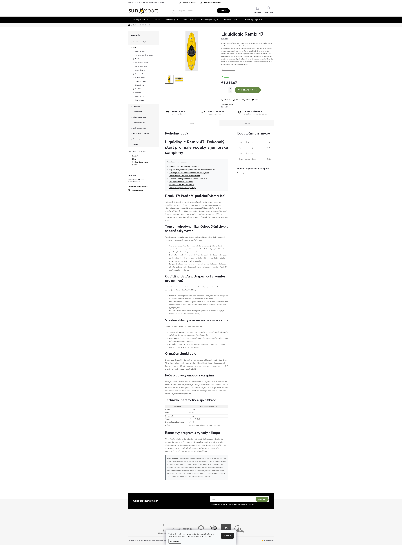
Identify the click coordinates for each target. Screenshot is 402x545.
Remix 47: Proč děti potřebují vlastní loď (183, 167)
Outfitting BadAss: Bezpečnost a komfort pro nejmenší (189, 173)
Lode (134, 47)
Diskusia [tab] (247, 123)
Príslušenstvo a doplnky (141, 133)
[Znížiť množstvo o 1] (230, 91)
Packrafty (138, 93)
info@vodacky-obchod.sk (139, 186)
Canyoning (136, 139)
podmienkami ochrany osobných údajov (241, 504)
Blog (138, 2)
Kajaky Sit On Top (141, 96)
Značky (135, 144)
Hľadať (223, 11)
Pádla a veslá (137, 112)
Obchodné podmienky (150, 2)
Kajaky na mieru (140, 51)
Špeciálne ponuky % (140, 42)
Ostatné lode (139, 100)
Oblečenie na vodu (139, 123)
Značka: (227, 105)
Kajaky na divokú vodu (142, 74)
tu (212, 536)
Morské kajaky (139, 78)
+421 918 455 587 (137, 190)
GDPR (162, 2)
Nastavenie (174, 541)
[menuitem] (139, 20)
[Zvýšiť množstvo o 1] (230, 88)
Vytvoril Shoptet (269, 541)
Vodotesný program (139, 128)
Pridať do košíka (249, 90)
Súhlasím (227, 536)
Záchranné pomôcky (139, 117)
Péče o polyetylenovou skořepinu (181, 182)
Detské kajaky (139, 89)
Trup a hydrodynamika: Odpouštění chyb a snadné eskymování (192, 170)
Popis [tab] (192, 123)
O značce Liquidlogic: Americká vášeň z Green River (188, 179)
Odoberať (262, 499)
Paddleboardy (137, 106)
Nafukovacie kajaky (141, 63)
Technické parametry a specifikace (181, 185)
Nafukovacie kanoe (141, 59)
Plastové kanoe (140, 70)
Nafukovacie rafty (141, 66)
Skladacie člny (139, 85)
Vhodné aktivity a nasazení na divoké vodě (184, 176)
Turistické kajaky (140, 81)
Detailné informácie (228, 70)
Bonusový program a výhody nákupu (182, 188)
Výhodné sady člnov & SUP (144, 55)
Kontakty (130, 2)
